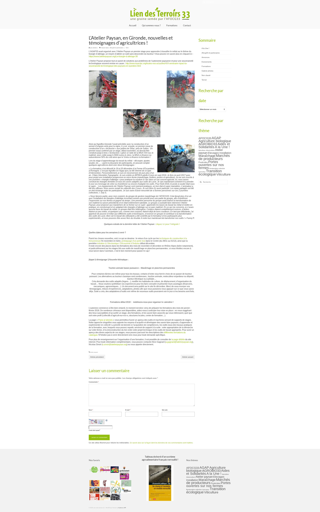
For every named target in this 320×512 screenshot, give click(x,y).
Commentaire (93, 382)
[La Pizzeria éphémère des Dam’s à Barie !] (126, 483)
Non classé (206, 75)
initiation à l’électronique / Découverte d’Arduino (118, 243)
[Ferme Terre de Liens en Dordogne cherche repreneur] (94, 490)
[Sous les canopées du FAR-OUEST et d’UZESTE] (104, 483)
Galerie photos (207, 71)
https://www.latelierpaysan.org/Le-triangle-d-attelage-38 (113, 56)
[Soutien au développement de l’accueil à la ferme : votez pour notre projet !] (104, 497)
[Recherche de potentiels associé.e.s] (114, 469)
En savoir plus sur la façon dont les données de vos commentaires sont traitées (161, 443)
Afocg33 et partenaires (117, 47)
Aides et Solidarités (214, 145)
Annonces (206, 57)
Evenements (207, 62)
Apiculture (201, 150)
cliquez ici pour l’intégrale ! (168, 224)
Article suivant (187, 357)
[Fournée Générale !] (104, 490)
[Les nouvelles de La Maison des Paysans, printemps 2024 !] (126, 490)
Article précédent (97, 357)
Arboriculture (210, 150)
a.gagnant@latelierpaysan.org (179, 342)
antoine (94, 47)
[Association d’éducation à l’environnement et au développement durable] (94, 469)
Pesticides (203, 162)
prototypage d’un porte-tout (133, 241)
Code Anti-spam (94, 430)
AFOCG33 (204, 138)
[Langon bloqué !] (115, 497)
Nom (91, 410)
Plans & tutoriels (105, 320)
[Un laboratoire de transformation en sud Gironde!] (115, 490)
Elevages (213, 152)
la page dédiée (178, 339)
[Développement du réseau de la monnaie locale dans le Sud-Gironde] (94, 483)
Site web (165, 410)
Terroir (204, 80)
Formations (206, 66)
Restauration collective (217, 168)
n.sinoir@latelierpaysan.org (114, 344)
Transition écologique (210, 172)
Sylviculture (202, 171)
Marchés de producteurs (214, 157)
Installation (225, 153)
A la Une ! (205, 48)
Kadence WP (122, 507)
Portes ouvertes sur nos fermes (211, 165)
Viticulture (223, 174)
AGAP (216, 138)
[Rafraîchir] (106, 420)
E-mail (127, 410)
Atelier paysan (94, 352)
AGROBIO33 (207, 144)
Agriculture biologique (214, 141)
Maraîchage (206, 156)
